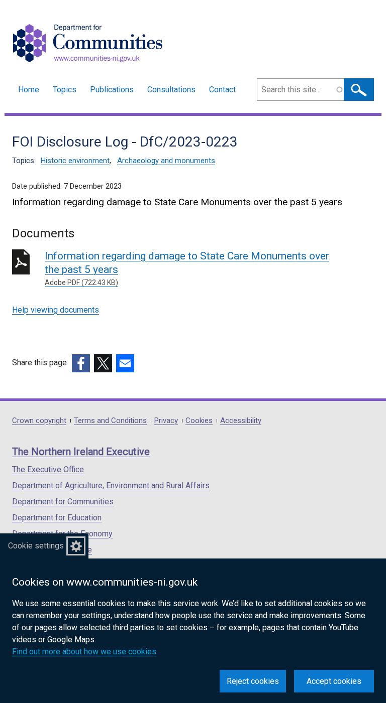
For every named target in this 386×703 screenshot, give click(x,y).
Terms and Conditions (110, 421)
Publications (112, 89)
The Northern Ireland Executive (81, 452)
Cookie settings (36, 545)
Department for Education (57, 517)
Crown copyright (39, 421)
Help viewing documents (55, 310)
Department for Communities (63, 501)
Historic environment (75, 160)
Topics (64, 89)
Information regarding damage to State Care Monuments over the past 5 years (187, 268)
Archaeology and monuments (166, 160)
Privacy (166, 421)
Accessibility (240, 421)
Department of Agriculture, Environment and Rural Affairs (111, 485)
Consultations (171, 89)
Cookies (199, 421)
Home (28, 89)
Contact (222, 89)
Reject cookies (253, 681)
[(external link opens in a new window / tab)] (81, 363)
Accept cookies (334, 681)
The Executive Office (48, 469)
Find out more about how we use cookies (84, 651)
